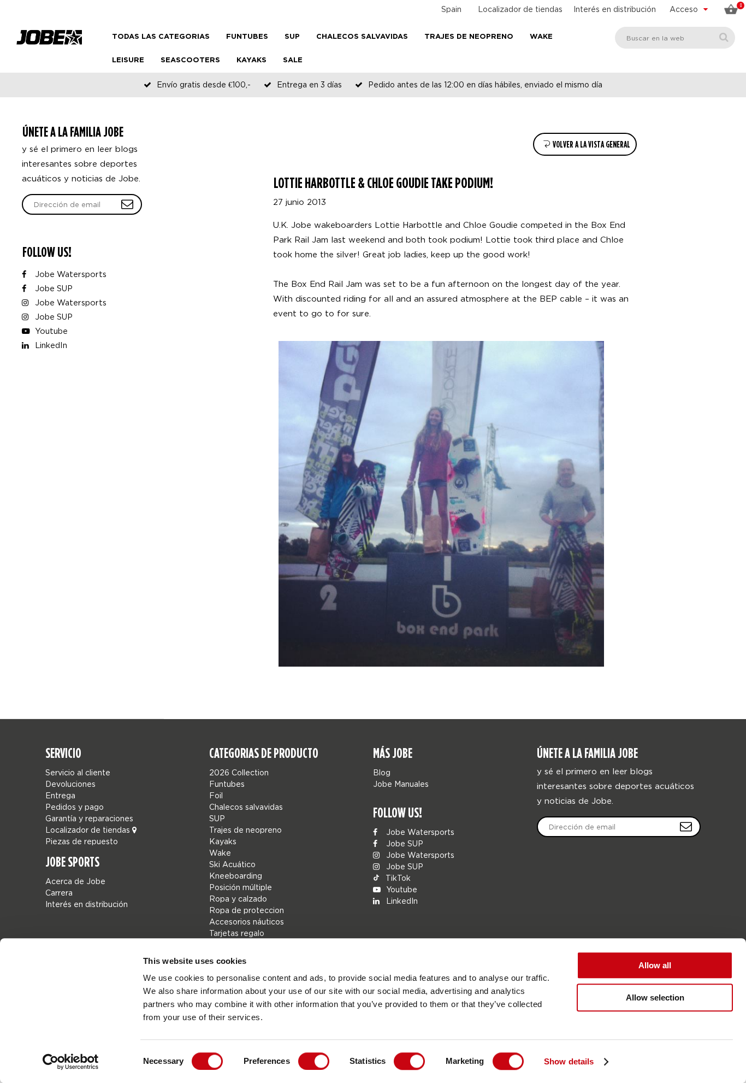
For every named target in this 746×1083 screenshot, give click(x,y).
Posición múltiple (240, 887)
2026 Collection (239, 772)
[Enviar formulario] (127, 204)
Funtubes (247, 37)
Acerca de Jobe (75, 881)
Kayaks (251, 60)
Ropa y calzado (238, 898)
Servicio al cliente (77, 772)
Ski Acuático (232, 864)
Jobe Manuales (401, 784)
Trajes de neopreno (468, 37)
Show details (569, 1061)
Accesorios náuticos (246, 921)
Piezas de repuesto (81, 841)
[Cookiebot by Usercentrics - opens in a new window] (71, 1061)
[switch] (313, 1061)
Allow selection (655, 997)
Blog (381, 772)
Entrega (60, 795)
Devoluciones (70, 784)
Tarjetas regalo (236, 933)
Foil (216, 795)
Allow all (654, 965)
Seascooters (190, 60)
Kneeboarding (235, 876)
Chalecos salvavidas (362, 37)
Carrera (59, 892)
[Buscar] (724, 37)
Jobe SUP (53, 288)
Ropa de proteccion (246, 910)
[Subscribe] (686, 826)
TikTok (397, 878)
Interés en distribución (614, 9)
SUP (292, 37)
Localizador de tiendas (520, 9)
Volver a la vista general (590, 144)
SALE (293, 60)
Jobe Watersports (69, 274)
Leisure (128, 60)
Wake (541, 37)
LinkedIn (50, 345)
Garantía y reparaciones (89, 818)
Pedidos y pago (74, 807)
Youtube (50, 331)
